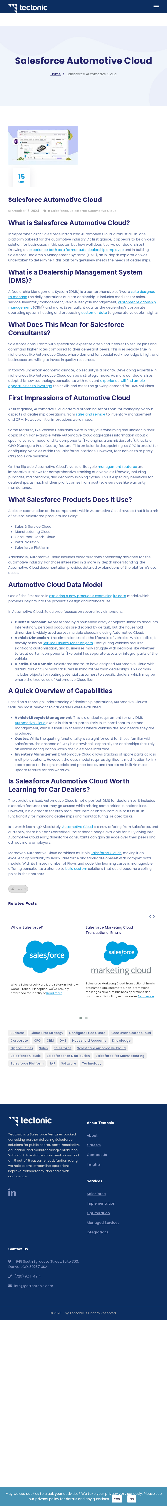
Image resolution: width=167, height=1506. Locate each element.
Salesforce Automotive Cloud (93, 211)
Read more (54, 993)
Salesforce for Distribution (68, 1056)
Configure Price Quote (87, 1033)
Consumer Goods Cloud (131, 1033)
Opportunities (21, 1048)
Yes (117, 1498)
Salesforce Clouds (106, 852)
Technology (92, 1063)
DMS (63, 1040)
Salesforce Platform (26, 1063)
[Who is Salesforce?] (46, 956)
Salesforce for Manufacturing (120, 1056)
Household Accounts (89, 1040)
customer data (94, 312)
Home (55, 74)
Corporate (19, 1040)
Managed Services (103, 1222)
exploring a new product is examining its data (87, 595)
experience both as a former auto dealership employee (76, 249)
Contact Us (97, 1154)
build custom (76, 868)
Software (68, 1063)
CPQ (37, 1040)
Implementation (101, 1203)
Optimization (98, 1213)
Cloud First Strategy (46, 1033)
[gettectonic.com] (27, 8)
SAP (52, 1063)
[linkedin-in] (12, 1193)
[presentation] (150, 916)
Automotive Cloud (30, 722)
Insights (94, 1164)
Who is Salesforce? (27, 927)
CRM (50, 1040)
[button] (80, 1018)
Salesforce (59, 211)
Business (17, 1033)
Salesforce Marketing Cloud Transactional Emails (109, 930)
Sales (43, 1048)
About (92, 1135)
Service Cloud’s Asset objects (68, 643)
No (131, 1498)
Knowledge (121, 1040)
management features (117, 466)
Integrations (98, 1232)
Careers (94, 1145)
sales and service (90, 414)
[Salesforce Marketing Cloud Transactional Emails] (121, 958)
